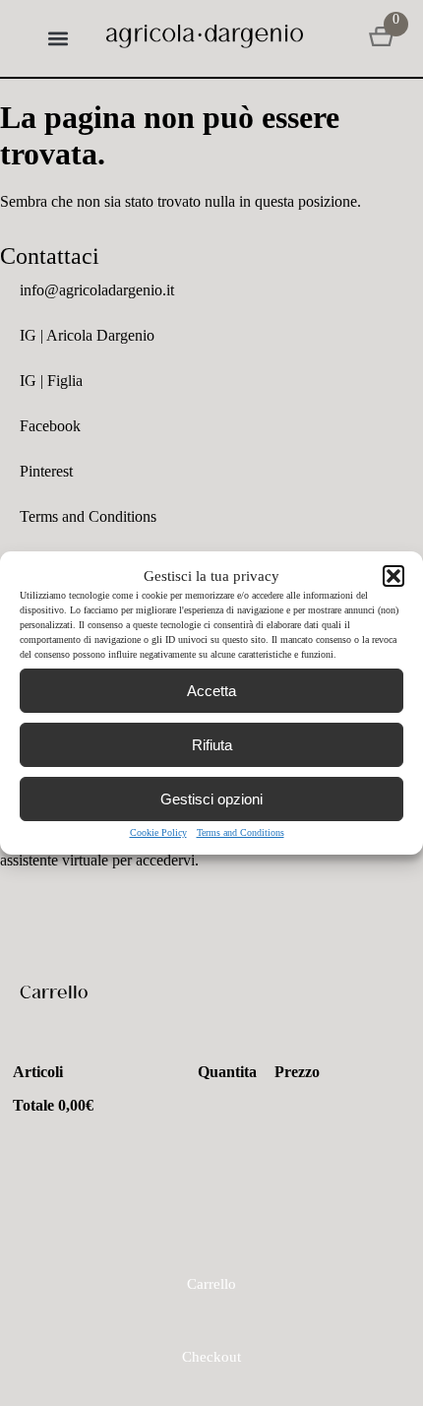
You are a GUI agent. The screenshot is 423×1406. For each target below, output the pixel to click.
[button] (393, 576)
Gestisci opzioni (211, 799)
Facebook (50, 425)
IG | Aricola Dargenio (87, 335)
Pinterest (46, 471)
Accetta (211, 690)
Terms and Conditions (240, 832)
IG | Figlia (51, 380)
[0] (381, 38)
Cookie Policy (158, 832)
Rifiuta (212, 744)
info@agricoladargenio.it (97, 290)
